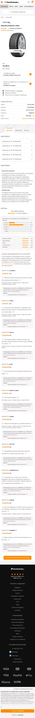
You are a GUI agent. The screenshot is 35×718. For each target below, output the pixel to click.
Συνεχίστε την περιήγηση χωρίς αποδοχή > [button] (23, 689)
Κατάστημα (17, 631)
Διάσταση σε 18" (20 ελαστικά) (11, 150)
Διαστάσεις (9, 130)
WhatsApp (15, 652)
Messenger (15, 655)
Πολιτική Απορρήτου (18, 607)
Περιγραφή (18, 130)
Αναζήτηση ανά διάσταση (18, 12)
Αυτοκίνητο (4, 6)
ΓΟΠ (17, 601)
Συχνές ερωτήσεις (17, 662)
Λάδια (17, 633)
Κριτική (26, 130)
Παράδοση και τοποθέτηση (17, 639)
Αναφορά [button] (5, 293)
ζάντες (11, 6)
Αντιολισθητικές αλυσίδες (17, 628)
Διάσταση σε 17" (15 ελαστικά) (11, 146)
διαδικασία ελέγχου (7, 264)
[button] (17, 223)
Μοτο (16, 6)
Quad (21, 6)
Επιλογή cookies (17, 715)
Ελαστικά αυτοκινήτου (17, 619)
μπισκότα (17, 610)
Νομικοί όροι (17, 599)
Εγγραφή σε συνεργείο (17, 596)
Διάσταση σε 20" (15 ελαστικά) (11, 159)
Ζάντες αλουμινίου (17, 625)
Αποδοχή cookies (17, 711)
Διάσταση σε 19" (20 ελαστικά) (11, 155)
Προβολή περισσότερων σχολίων (17, 557)
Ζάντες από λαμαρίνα (17, 622)
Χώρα (17, 604)
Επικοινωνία (17, 659)
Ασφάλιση (17, 587)
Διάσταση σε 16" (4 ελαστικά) (11, 141)
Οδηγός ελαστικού (17, 590)
